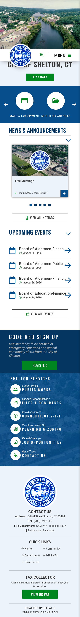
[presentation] (6, 104)
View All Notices (42, 217)
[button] (30, 205)
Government (32, 562)
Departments (32, 555)
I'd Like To (51, 555)
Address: (40, 516)
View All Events (42, 313)
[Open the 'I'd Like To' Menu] (41, 55)
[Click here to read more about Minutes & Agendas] (55, 90)
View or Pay (40, 594)
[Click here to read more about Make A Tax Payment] (24, 90)
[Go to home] (40, 492)
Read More (40, 77)
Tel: (40, 521)
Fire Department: (40, 525)
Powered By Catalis (40, 608)
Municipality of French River (20, 55)
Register (40, 365)
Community (53, 548)
